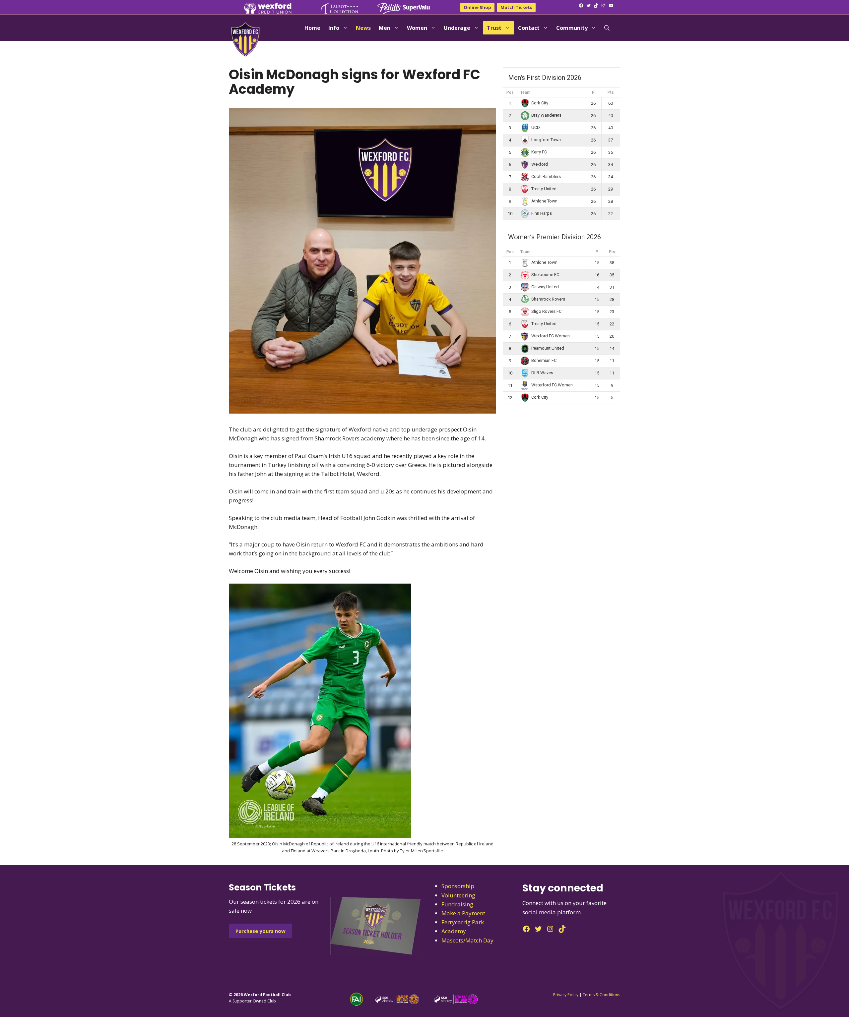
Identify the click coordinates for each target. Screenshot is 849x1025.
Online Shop (477, 7)
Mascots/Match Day (467, 940)
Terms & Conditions (601, 994)
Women (417, 27)
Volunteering (458, 895)
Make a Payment (463, 913)
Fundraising (457, 904)
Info (333, 27)
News (363, 27)
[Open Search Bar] (607, 27)
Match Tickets (516, 7)
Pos (510, 92)
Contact (529, 27)
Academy (453, 931)
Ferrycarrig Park (462, 922)
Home (312, 27)
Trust (494, 27)
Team (525, 92)
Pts (611, 92)
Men (384, 27)
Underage (457, 27)
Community (572, 27)
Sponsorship (457, 886)
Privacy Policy (565, 994)
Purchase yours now (260, 931)
